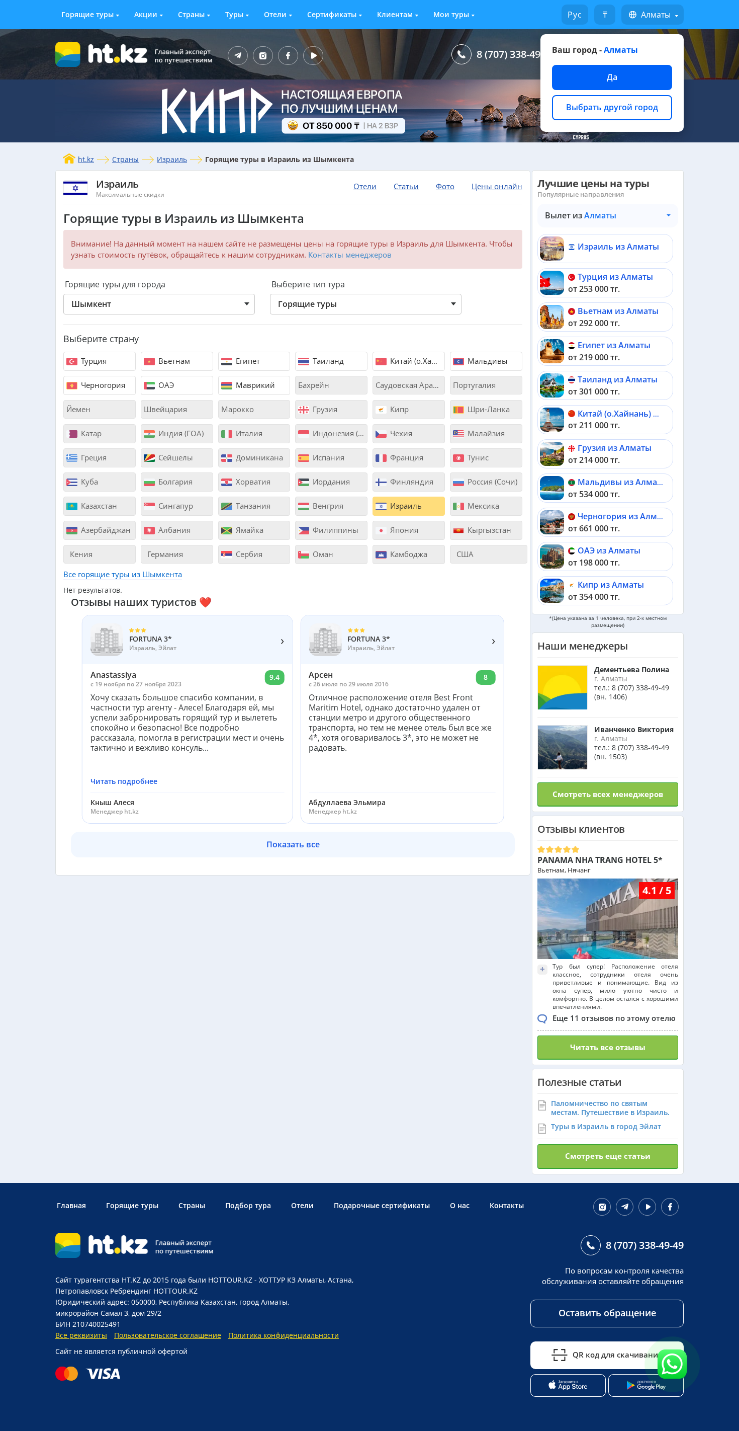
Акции (145, 14)
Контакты (507, 1205)
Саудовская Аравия (410, 385)
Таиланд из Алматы (618, 379)
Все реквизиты (81, 1335)
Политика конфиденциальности (283, 1335)
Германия (164, 554)
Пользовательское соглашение (167, 1335)
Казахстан (98, 506)
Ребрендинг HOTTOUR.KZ (154, 1291)
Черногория (102, 385)
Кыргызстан (488, 530)
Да (612, 77)
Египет (247, 361)
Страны (191, 14)
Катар (90, 433)
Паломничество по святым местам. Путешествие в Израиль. (610, 1107)
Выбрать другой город (612, 107)
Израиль (172, 159)
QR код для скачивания (618, 1354)
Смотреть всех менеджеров (607, 794)
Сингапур (174, 506)
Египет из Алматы (614, 345)
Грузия (324, 409)
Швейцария (165, 409)
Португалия (474, 385)
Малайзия (485, 433)
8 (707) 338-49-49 (516, 54)
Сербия (248, 554)
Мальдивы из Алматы (623, 482)
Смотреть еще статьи (608, 1156)
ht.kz (86, 159)
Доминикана (258, 457)
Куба (88, 481)
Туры (234, 14)
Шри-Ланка (488, 409)
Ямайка (248, 530)
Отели (275, 14)
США (464, 554)
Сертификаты (331, 14)
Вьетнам (173, 361)
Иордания (330, 481)
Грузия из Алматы (615, 447)
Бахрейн (313, 385)
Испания (327, 457)
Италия (248, 433)
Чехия (400, 433)
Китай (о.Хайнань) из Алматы (637, 413)
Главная (71, 1205)
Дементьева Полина (631, 669)
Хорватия (252, 481)
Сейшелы (174, 457)
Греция (93, 457)
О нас (460, 1205)
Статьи (406, 186)
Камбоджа (407, 554)
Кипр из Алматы (611, 584)
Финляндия (410, 481)
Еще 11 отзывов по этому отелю (614, 1018)
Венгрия (327, 506)
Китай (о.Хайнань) (416, 361)
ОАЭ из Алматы (609, 550)
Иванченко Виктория (634, 729)
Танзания (252, 506)
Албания (173, 530)
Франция (405, 457)
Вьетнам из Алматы (618, 310)
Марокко (237, 409)
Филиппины (334, 530)
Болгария (174, 481)
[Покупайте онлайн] (90, 1373)
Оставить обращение (607, 1313)
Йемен (78, 409)
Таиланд (327, 361)
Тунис (477, 457)
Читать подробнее (123, 781)
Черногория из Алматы (625, 516)
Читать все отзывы (607, 1047)
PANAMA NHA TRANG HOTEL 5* (600, 859)
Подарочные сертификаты (382, 1205)
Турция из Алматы (615, 276)
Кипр (398, 409)
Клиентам (395, 14)
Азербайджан (105, 530)
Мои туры (451, 14)
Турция (93, 361)
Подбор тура (248, 1205)
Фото (445, 186)
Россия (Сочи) (491, 481)
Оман (322, 554)
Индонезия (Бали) (339, 433)
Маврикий (254, 385)
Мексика (482, 506)
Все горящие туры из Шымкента (122, 574)
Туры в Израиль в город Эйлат (606, 1126)
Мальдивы (487, 361)
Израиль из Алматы (618, 246)
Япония (403, 530)
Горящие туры (87, 14)
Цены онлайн (497, 186)
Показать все (293, 844)
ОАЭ (165, 385)
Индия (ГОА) (180, 433)
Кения (80, 554)
